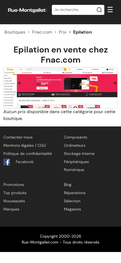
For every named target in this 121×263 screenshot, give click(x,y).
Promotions (13, 184)
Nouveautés (14, 200)
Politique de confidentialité (27, 153)
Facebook (24, 161)
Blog (67, 184)
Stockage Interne (79, 153)
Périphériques (76, 161)
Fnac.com (42, 32)
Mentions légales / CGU (24, 145)
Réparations (75, 192)
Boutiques (15, 32)
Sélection (72, 200)
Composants (75, 137)
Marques (11, 209)
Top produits (14, 192)
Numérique (74, 169)
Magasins (72, 209)
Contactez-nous (18, 137)
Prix (62, 32)
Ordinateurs (75, 145)
